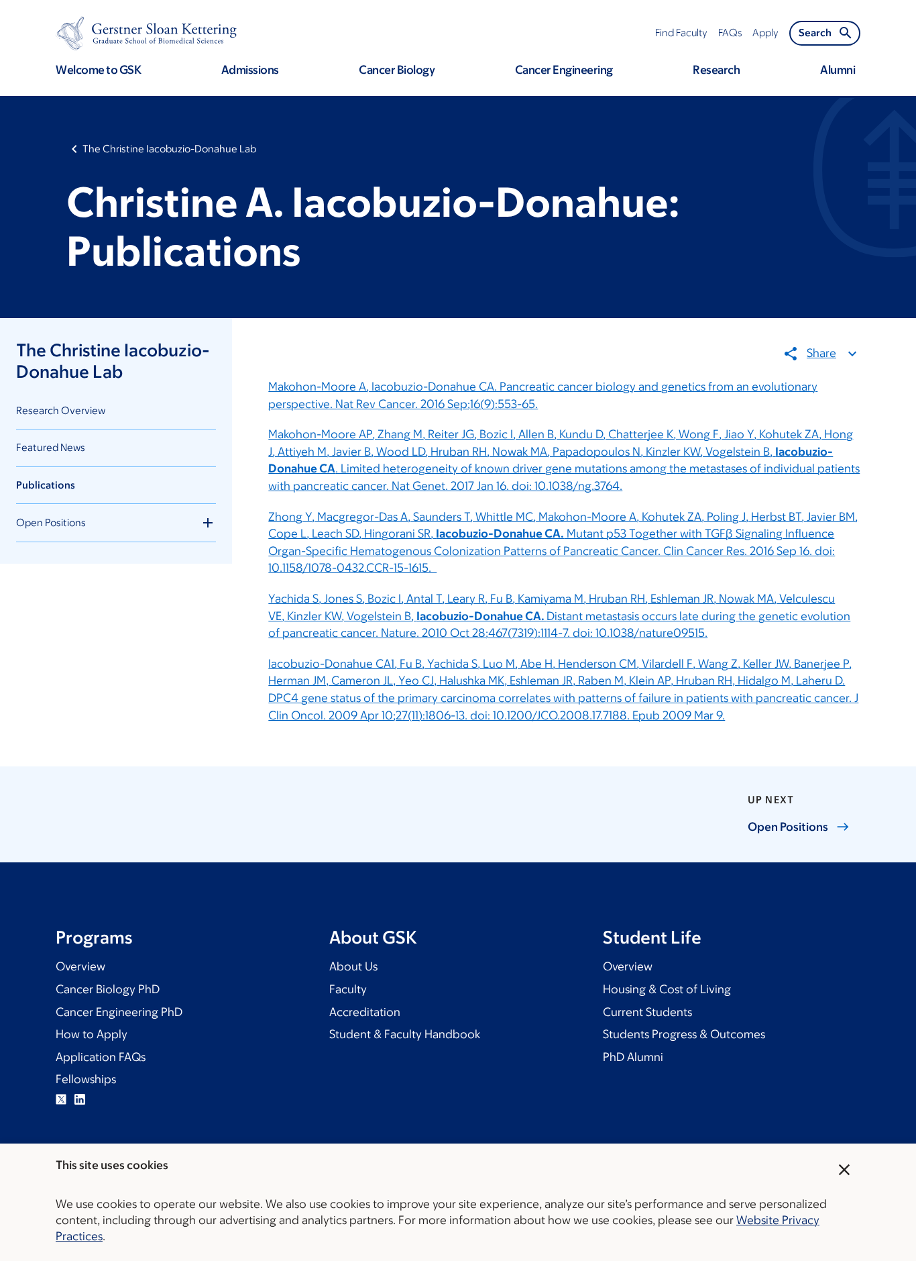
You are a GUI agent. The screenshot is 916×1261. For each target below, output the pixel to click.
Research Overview (60, 410)
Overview (80, 966)
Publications (45, 485)
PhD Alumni (633, 1057)
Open (788, 827)
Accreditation (364, 1012)
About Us (353, 966)
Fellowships (86, 1079)
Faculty (348, 989)
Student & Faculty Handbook (404, 1034)
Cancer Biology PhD (108, 989)
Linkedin (79, 1099)
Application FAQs (101, 1057)
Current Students (647, 1012)
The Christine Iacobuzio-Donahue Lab (169, 148)
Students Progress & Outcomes (684, 1034)
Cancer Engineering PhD (119, 1012)
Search (815, 32)
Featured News (50, 447)
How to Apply (91, 1034)
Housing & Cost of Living (667, 989)
